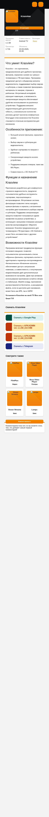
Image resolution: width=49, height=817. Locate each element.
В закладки (24, 28)
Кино (35, 41)
